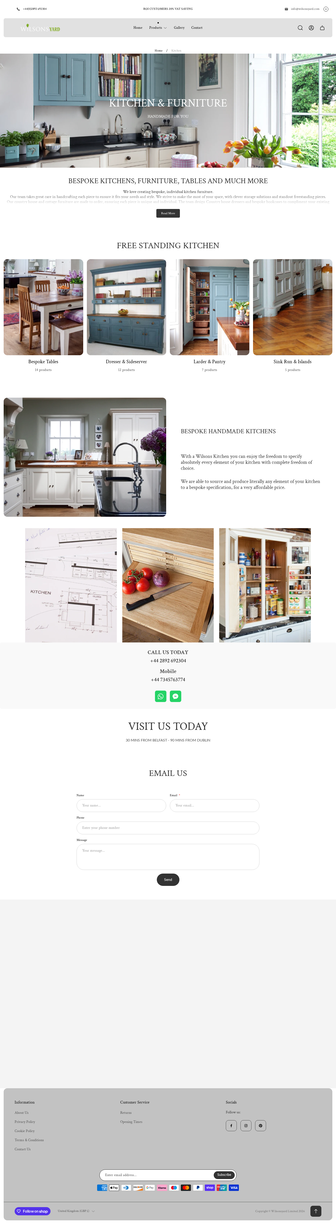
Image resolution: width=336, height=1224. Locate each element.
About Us (22, 1112)
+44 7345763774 (168, 679)
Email (174, 795)
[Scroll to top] (315, 1211)
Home (159, 51)
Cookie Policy (25, 1131)
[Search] (300, 28)
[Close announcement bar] (326, 9)
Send (168, 880)
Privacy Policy (25, 1122)
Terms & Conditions (29, 1140)
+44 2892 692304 (168, 661)
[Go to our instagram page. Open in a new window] (245, 1125)
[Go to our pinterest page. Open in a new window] (260, 1125)
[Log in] (311, 28)
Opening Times (131, 1122)
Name (80, 795)
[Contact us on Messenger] (175, 696)
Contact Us (23, 1149)
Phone (80, 818)
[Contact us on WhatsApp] (160, 696)
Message (82, 840)
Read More (168, 213)
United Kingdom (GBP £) (73, 1211)
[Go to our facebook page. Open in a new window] (231, 1125)
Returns (126, 1112)
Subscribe (224, 1175)
